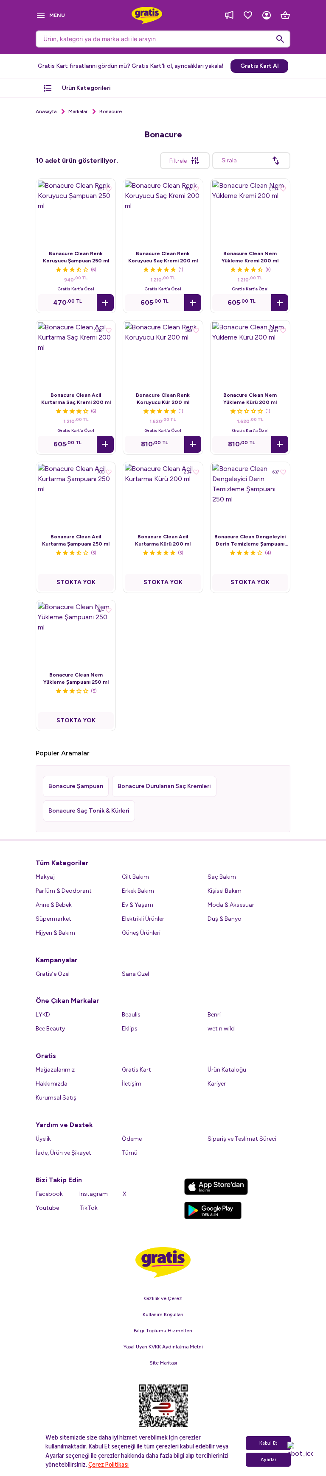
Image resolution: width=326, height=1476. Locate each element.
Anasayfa (46, 111)
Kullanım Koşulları (163, 1314)
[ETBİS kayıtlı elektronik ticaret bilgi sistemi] (163, 1413)
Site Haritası (163, 1363)
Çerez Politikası (108, 1465)
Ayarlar (268, 1460)
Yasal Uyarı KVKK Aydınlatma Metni (163, 1347)
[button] (105, 302)
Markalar (77, 111)
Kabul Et (268, 1443)
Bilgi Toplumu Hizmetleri (163, 1331)
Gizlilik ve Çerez (163, 1298)
